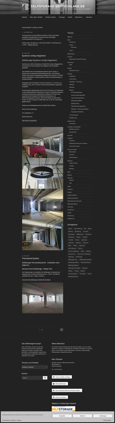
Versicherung (70, 215)
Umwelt (69, 212)
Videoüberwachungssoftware (78, 106)
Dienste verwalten (107, 420)
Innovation (70, 135)
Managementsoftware (76, 100)
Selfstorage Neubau (86, 262)
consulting (85, 231)
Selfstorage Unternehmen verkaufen (78, 143)
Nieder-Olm (82, 245)
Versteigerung (70, 218)
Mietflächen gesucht (74, 129)
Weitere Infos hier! (33, 45)
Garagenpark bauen (74, 70)
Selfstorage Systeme (72, 204)
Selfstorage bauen (72, 259)
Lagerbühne (72, 76)
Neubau (71, 45)
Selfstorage (71, 257)
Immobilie (70, 240)
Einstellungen (103, 416)
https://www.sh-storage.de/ (29, 120)
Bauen (69, 40)
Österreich (70, 178)
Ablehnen (82, 416)
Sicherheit (71, 87)
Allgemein (69, 37)
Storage (77, 271)
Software (71, 90)
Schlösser (71, 84)
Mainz (69, 245)
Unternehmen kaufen (74, 146)
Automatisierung (78, 228)
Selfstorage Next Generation (74, 201)
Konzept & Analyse (72, 149)
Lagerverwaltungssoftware (77, 98)
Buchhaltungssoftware (76, 92)
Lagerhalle (71, 242)
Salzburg (71, 180)
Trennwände (82, 273)
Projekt (82, 251)
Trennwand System (30, 258)
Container (69, 57)
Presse (69, 186)
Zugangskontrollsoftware (77, 112)
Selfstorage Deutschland (85, 259)
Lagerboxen (84, 240)
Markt (70, 64)
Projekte (69, 192)
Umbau (71, 50)
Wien (70, 183)
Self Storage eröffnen (73, 262)
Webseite (71, 168)
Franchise (71, 154)
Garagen (69, 68)
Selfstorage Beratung (72, 198)
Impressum (19, 420)
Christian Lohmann (50, 17)
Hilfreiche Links (71, 121)
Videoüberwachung (73, 276)
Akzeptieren (62, 416)
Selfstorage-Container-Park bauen (77, 59)
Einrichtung (88, 234)
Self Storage (79, 257)
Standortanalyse (73, 157)
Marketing (69, 161)
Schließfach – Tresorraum (75, 82)
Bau (85, 228)
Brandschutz (72, 42)
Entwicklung (71, 237)
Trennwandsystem (73, 115)
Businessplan (72, 152)
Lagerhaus (78, 242)
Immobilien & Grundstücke (73, 127)
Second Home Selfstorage (83, 254)
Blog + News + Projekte (36, 17)
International (72, 123)
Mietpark (69, 175)
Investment (72, 140)
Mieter (69, 172)
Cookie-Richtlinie (6, 420)
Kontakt (70, 17)
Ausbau (70, 228)
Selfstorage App (75, 103)
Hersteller (69, 74)
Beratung (70, 231)
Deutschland (70, 62)
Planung (80, 248)
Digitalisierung (80, 234)
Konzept (77, 240)
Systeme (83, 271)
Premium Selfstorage (73, 251)
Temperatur (70, 207)
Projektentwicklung (72, 195)
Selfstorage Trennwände (74, 268)
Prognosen (70, 189)
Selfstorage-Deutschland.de (58, 6)
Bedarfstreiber (70, 54)
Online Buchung (72, 248)
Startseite (24, 17)
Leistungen (62, 17)
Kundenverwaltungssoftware (78, 95)
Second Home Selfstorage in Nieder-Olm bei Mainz (36, 280)
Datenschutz (13, 420)
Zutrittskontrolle (73, 118)
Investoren (70, 138)
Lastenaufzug (72, 79)
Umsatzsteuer (70, 210)
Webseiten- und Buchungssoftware (79, 109)
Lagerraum (85, 242)
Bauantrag (73, 47)
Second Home (71, 254)
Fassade (71, 166)
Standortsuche (73, 132)
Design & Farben (73, 163)
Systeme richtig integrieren (34, 55)
